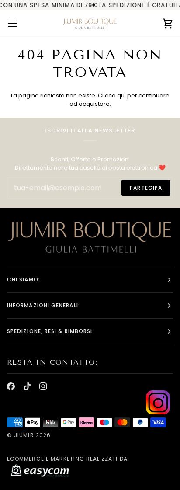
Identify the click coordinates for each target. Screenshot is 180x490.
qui (121, 95)
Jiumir (24, 435)
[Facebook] (11, 386)
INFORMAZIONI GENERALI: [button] (43, 305)
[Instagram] (43, 386)
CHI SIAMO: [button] (23, 279)
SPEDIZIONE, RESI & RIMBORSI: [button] (50, 331)
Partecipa (146, 187)
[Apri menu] (20, 23)
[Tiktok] (27, 386)
